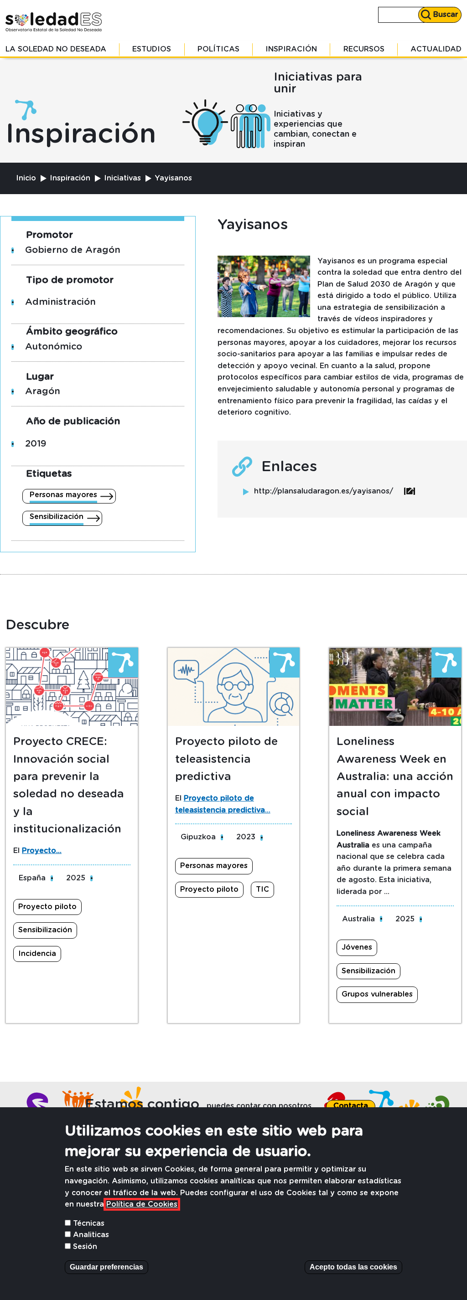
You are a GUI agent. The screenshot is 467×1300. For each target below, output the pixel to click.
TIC (262, 889)
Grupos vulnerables (377, 994)
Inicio (26, 178)
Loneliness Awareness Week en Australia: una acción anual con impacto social (395, 776)
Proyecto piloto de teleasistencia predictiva (226, 759)
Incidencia (37, 953)
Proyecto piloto (47, 906)
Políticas (218, 49)
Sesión (85, 1246)
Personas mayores (63, 494)
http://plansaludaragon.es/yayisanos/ (334, 491)
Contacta (350, 1106)
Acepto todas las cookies (353, 1267)
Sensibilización (56, 516)
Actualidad (436, 49)
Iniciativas (122, 178)
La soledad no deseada (55, 49)
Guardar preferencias (106, 1267)
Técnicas (88, 1223)
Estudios (151, 49)
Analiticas (91, 1234)
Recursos (363, 49)
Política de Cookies (141, 1204)
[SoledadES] (53, 21)
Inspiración (291, 49)
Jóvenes (357, 947)
